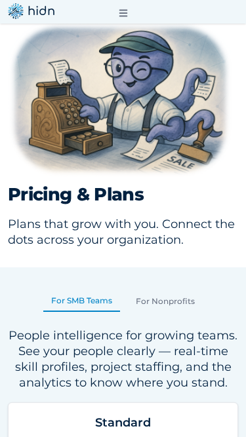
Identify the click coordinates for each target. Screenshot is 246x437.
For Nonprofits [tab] (165, 301)
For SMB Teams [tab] (81, 300)
